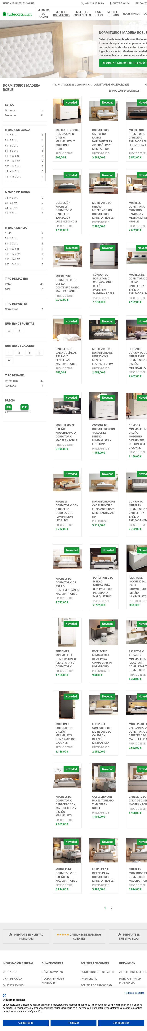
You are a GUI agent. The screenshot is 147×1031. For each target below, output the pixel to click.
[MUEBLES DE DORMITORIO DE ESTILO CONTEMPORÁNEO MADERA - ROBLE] (67, 256)
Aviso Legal (89, 978)
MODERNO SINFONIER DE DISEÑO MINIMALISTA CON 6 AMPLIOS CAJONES (65, 733)
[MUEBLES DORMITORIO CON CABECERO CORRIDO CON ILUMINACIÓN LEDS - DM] (67, 482)
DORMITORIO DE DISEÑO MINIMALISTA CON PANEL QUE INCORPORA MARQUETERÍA (103, 587)
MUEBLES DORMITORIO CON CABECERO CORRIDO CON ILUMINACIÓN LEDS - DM (67, 511)
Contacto (10, 972)
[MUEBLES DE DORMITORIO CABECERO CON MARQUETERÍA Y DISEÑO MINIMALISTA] (67, 777)
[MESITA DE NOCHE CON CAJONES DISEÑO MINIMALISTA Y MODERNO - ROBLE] (67, 111)
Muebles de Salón (43, 13)
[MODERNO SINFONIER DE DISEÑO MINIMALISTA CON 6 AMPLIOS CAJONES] (67, 705)
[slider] (6, 412)
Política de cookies (134, 992)
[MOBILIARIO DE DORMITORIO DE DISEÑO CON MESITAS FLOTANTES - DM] (103, 330)
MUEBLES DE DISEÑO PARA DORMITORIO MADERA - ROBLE (103, 874)
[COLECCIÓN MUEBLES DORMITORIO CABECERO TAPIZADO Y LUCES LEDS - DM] (67, 183)
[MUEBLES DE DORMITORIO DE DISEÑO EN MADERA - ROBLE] (67, 850)
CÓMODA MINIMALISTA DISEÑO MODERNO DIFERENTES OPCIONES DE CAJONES (137, 436)
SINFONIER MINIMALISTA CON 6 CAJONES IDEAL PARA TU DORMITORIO (66, 658)
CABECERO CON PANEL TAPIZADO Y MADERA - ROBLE (103, 802)
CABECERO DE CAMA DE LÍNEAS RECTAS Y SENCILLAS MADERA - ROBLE (66, 356)
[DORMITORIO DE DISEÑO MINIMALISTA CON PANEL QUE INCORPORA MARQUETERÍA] (104, 559)
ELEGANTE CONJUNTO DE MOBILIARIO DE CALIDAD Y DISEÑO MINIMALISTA (101, 733)
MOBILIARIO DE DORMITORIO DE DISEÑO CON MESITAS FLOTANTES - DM (102, 356)
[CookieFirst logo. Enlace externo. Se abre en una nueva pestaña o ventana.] (4, 995)
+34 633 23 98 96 (94, 3)
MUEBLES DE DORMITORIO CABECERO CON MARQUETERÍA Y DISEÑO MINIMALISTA (66, 806)
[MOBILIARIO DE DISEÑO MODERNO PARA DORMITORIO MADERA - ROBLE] (103, 183)
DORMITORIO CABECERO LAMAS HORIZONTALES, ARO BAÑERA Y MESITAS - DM (102, 139)
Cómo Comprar (52, 972)
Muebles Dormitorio (61, 13)
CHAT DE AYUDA (121, 3)
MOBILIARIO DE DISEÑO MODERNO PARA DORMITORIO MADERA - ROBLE (103, 210)
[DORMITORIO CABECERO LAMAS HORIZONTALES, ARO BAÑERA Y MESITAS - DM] (103, 111)
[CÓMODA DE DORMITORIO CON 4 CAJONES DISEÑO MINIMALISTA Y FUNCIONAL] (103, 406)
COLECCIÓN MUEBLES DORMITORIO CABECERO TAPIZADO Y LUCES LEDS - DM (66, 212)
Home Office (99, 13)
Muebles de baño (113, 13)
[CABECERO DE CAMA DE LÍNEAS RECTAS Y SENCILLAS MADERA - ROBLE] (67, 330)
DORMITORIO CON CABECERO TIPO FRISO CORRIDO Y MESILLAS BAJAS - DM (103, 509)
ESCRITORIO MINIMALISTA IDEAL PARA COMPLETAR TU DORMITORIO (102, 658)
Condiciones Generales (97, 972)
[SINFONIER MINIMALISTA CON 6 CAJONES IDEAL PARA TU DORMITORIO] (67, 632)
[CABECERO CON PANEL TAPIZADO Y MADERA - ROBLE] (103, 777)
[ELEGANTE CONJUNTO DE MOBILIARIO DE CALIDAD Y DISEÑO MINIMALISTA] (103, 705)
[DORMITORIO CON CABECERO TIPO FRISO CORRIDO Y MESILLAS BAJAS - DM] (103, 482)
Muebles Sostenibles (82, 13)
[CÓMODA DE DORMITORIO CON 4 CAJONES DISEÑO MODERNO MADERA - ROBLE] (104, 256)
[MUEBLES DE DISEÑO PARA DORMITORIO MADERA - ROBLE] (103, 850)
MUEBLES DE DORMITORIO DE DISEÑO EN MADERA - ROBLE (66, 874)
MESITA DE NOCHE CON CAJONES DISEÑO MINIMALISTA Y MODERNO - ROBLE (67, 139)
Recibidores (131, 13)
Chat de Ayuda (12, 978)
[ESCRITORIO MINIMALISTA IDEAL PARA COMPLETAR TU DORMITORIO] (103, 632)
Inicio (56, 84)
